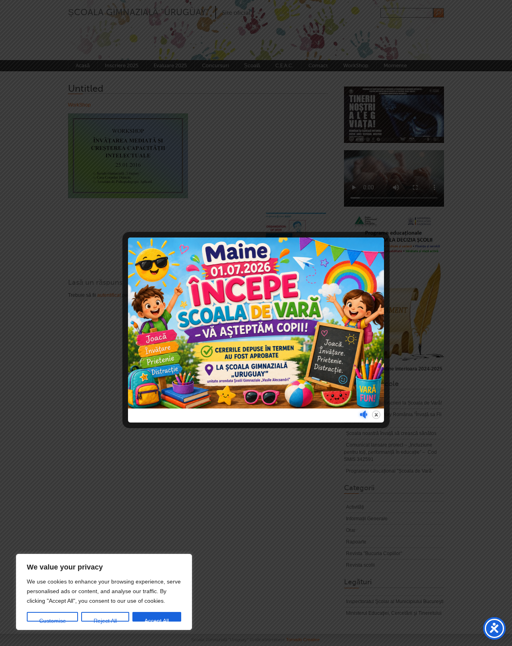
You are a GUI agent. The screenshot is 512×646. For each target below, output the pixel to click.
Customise (52, 620)
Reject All (105, 620)
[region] (104, 592)
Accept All (156, 620)
